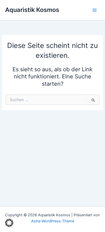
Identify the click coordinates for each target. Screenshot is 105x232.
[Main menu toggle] (94, 10)
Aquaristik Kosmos (32, 9)
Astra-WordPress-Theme (52, 221)
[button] (9, 223)
